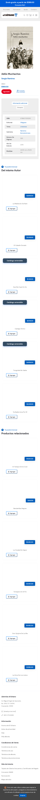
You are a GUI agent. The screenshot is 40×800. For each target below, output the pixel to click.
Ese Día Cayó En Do (20, 287)
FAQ (2, 733)
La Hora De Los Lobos (20, 675)
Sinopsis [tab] (20, 107)
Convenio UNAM (7, 772)
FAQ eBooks (5, 737)
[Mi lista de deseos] (27, 15)
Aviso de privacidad (8, 729)
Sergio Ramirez (8, 78)
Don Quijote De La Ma (20, 633)
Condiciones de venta (9, 747)
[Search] (24, 15)
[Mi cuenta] (33, 15)
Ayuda (26, 9)
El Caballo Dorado (20, 245)
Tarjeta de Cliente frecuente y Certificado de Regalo (19, 769)
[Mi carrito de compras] (30, 15)
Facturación (16, 9)
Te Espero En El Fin (20, 592)
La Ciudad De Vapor (20, 550)
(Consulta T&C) (20, 5)
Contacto (34, 9)
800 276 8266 (9, 715)
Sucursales (6, 9)
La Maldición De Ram (20, 204)
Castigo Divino (20, 329)
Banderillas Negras (20, 508)
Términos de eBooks (8, 754)
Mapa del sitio (6, 780)
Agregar (12, 208)
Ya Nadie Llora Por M (20, 412)
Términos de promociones (10, 758)
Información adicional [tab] (20, 103)
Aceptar (22, 795)
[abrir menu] (36, 15)
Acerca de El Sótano (8, 725)
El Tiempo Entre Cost (20, 467)
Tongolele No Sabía (20, 370)
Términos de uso (7, 751)
